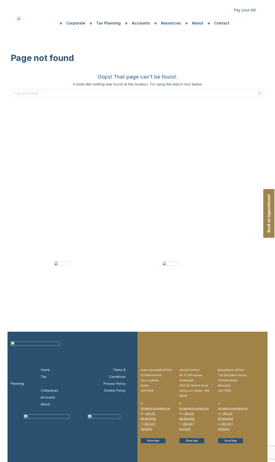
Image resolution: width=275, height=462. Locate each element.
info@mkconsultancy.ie (155, 408)
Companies (49, 390)
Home (45, 370)
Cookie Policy (115, 390)
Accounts (48, 397)
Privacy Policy (115, 383)
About (45, 404)
